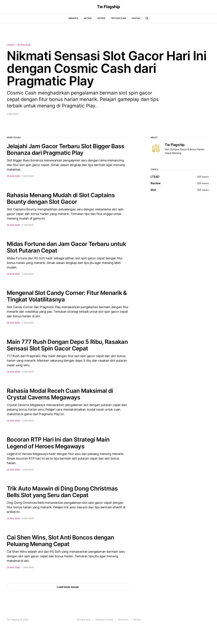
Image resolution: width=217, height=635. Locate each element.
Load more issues (68, 587)
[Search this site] (147, 18)
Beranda (73, 18)
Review (101, 18)
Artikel (88, 18)
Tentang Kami (118, 18)
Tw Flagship (108, 7)
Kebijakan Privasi (104, 619)
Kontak (136, 18)
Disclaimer (123, 619)
